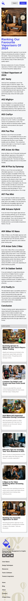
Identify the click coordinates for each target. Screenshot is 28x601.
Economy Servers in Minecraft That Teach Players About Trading (14, 347)
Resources (5, 569)
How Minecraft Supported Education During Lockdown (14, 416)
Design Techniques (7, 565)
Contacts (4, 593)
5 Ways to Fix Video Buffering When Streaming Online (13, 483)
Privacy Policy (6, 597)
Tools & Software (7, 572)
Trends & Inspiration (8, 576)
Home (3, 582)
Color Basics (5, 561)
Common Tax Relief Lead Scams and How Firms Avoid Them (14, 383)
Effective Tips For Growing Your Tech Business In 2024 (13, 450)
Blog (3, 586)
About (4, 590)
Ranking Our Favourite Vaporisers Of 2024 (11, 518)
